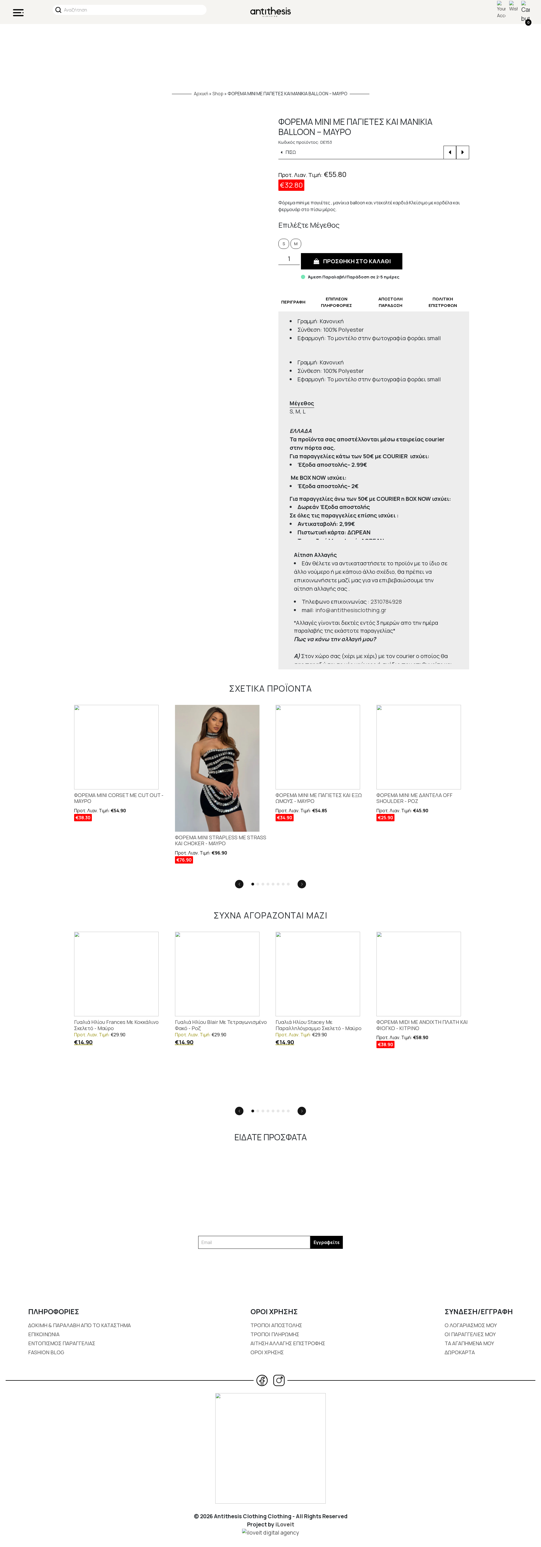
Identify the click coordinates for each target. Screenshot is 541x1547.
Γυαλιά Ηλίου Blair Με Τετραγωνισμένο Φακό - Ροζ (221, 1025)
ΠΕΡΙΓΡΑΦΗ (293, 302)
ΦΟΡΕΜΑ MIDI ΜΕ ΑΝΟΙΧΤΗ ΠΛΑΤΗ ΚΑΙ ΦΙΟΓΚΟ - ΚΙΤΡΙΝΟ (422, 1025)
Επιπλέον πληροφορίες (336, 302)
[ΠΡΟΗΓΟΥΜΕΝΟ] (450, 152)
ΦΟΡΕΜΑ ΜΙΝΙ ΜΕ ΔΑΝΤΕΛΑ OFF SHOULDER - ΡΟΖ (414, 798)
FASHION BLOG (46, 1352)
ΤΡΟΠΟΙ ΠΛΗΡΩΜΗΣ (274, 1334)
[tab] (293, 302)
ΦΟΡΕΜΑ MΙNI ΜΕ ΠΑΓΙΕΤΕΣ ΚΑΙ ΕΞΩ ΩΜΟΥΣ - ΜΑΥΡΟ (319, 798)
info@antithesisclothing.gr (350, 610)
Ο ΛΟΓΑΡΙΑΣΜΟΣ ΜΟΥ (471, 1325)
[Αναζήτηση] (58, 10)
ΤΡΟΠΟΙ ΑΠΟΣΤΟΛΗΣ (276, 1325)
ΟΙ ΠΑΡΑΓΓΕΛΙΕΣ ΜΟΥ (470, 1334)
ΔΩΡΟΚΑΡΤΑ (460, 1352)
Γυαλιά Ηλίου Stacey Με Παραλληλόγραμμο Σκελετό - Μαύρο (319, 1025)
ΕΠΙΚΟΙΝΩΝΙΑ (43, 1334)
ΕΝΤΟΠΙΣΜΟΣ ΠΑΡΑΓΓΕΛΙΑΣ (61, 1343)
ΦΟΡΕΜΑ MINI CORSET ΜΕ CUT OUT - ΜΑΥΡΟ (118, 798)
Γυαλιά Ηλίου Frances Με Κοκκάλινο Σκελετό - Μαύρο (116, 1025)
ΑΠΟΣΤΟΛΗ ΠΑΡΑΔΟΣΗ (390, 302)
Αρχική (201, 93)
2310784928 (386, 601)
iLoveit (284, 1524)
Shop (217, 93)
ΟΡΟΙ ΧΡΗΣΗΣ (267, 1352)
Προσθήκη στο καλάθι (357, 261)
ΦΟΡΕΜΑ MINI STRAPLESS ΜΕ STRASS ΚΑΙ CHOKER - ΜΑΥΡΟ (220, 841)
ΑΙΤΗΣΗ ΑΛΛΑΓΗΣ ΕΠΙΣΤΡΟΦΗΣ (287, 1343)
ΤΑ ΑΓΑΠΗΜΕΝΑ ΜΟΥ (469, 1343)
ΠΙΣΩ (290, 152)
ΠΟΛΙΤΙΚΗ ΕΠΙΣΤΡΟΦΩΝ (443, 302)
